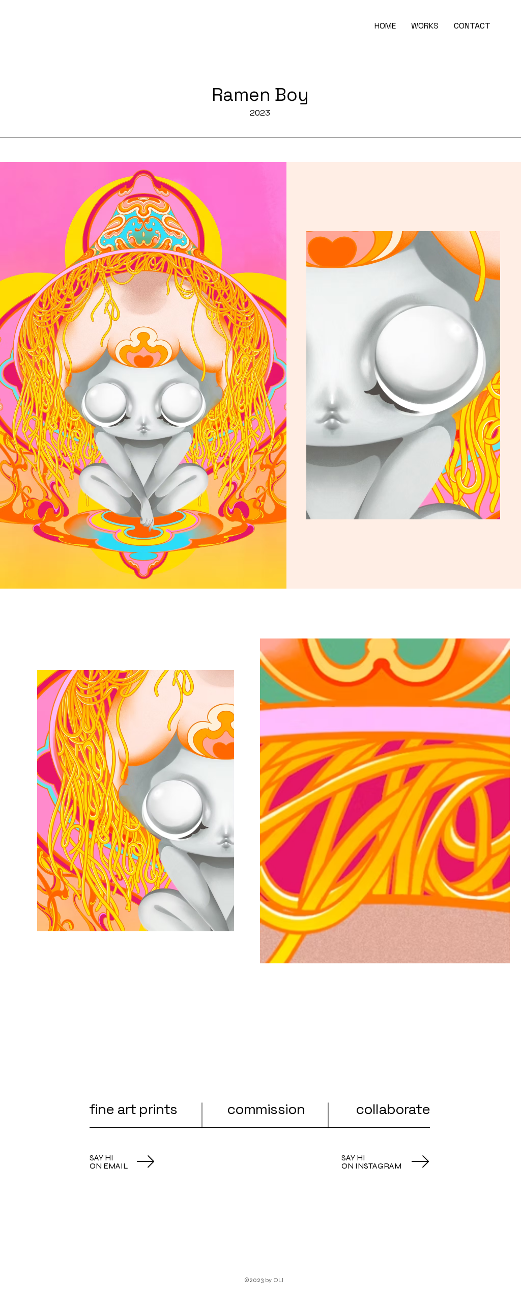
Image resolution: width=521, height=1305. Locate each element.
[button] (424, 26)
